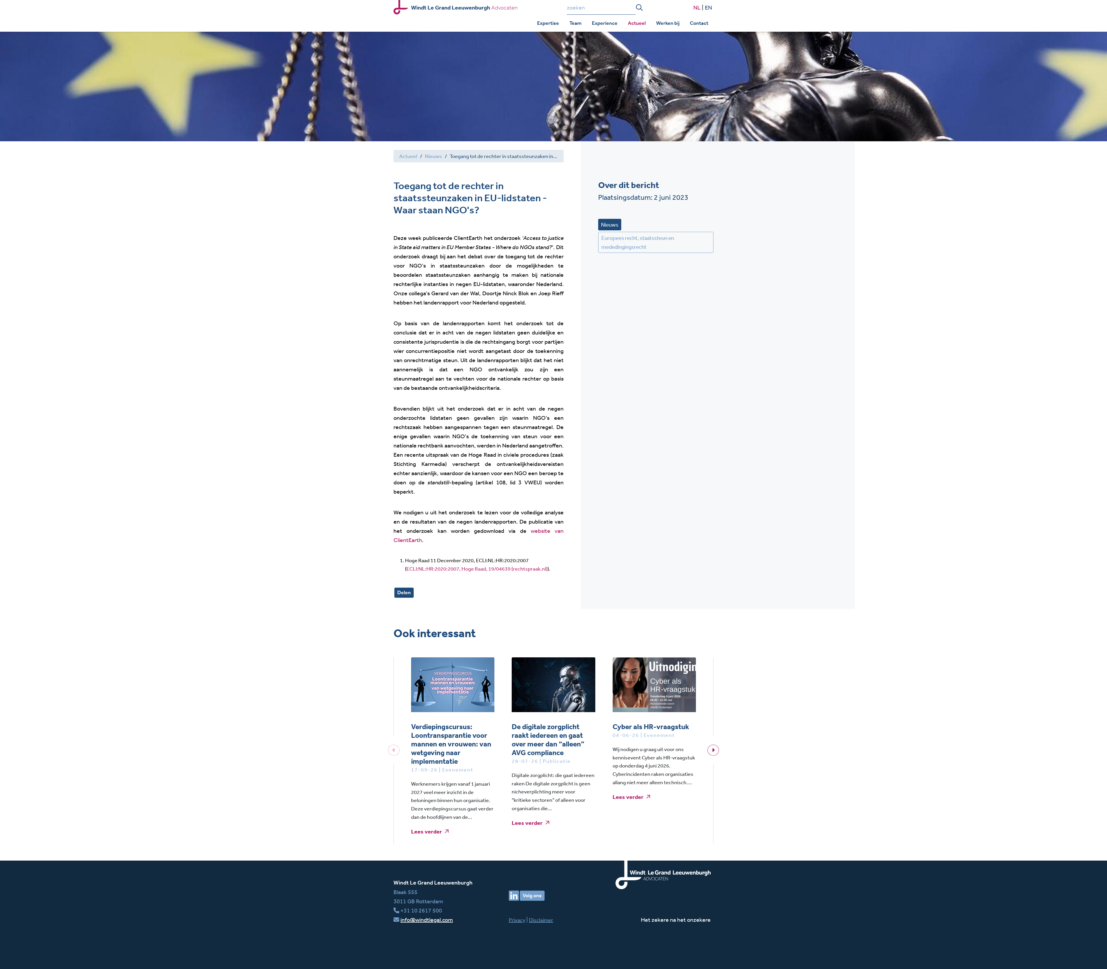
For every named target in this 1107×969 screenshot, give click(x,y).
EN (708, 7)
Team (575, 23)
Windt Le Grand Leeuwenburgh (433, 882)
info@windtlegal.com (426, 919)
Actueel (637, 23)
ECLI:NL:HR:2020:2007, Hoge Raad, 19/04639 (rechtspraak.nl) (476, 568)
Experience (604, 23)
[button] (713, 750)
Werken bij (667, 23)
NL (697, 7)
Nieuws (433, 156)
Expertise (548, 23)
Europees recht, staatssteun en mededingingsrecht (637, 242)
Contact (699, 23)
